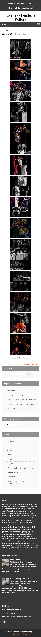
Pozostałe (10, 459)
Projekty (10, 464)
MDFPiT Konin (13, 472)
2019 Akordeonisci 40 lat (30, 365)
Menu (3, 24)
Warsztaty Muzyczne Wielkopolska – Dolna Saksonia (21, 482)
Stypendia (11, 477)
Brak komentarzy (21, 34)
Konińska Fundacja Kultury (20, 17)
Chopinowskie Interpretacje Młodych (21, 468)
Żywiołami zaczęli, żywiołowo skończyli (21, 404)
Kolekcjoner (11, 391)
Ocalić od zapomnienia (15, 395)
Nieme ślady (11, 409)
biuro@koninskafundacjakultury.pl (20, 8)
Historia (10, 446)
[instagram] (4, 621)
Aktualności (11, 441)
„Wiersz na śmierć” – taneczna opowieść (21, 400)
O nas (9, 455)
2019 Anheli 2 (7, 365)
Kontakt (9, 450)
